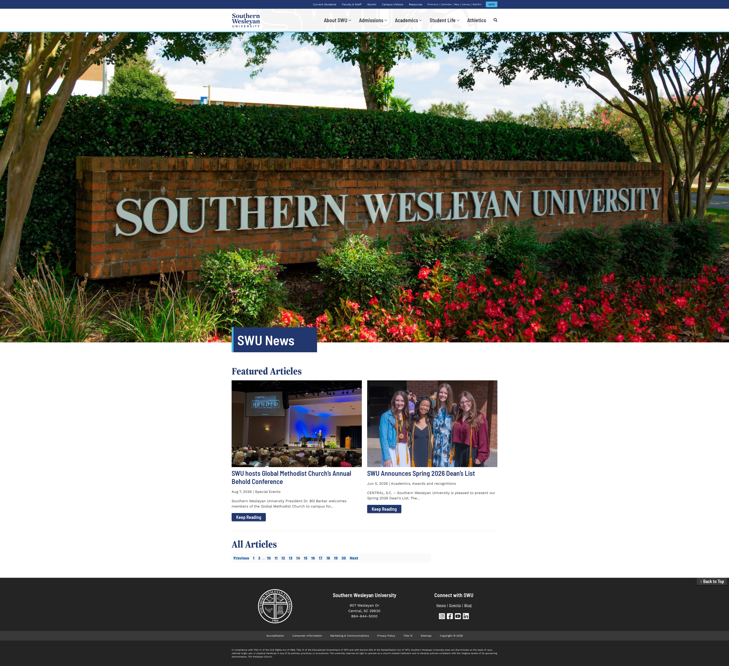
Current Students (324, 4)
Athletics (476, 20)
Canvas (466, 4)
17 (321, 558)
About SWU (335, 20)
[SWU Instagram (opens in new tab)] (442, 617)
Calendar (446, 4)
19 (336, 558)
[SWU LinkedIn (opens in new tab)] (466, 617)
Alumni (371, 4)
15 (305, 558)
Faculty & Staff (351, 4)
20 (344, 558)
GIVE (491, 4)
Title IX (407, 635)
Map (456, 4)
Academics (406, 20)
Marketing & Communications (349, 635)
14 (298, 558)
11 (276, 558)
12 (283, 558)
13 (290, 558)
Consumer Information (307, 635)
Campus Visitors (392, 4)
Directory (433, 4)
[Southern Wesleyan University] (275, 606)
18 (328, 558)
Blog (468, 605)
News (441, 605)
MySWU (477, 4)
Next (354, 558)
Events (455, 605)
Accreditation (275, 635)
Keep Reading (248, 517)
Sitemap (426, 635)
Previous (241, 558)
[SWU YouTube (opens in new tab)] (458, 617)
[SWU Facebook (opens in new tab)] (450, 617)
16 (313, 558)
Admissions (371, 20)
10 (269, 558)
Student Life (443, 20)
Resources (415, 4)
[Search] (493, 20)
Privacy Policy (386, 635)
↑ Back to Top (712, 581)
